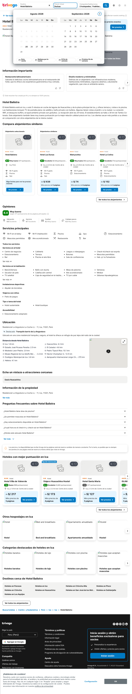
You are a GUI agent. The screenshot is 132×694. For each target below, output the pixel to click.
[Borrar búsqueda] (49, 5)
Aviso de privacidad (53, 641)
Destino (23, 4)
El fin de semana (63, 60)
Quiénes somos (8, 660)
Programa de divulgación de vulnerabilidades (64, 653)
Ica (50, 610)
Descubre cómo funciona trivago (58, 666)
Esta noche (22, 60)
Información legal (52, 638)
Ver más (6, 261)
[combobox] (36, 5)
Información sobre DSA (54, 645)
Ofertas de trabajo (10, 664)
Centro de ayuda (52, 662)
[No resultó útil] (59, 88)
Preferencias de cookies (55, 649)
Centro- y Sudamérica (28, 610)
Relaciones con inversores (13, 668)
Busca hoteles (9, 610)
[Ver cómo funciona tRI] (48, 214)
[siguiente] (98, 13)
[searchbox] (35, 6)
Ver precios (117, 27)
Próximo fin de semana (86, 60)
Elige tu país (7, 630)
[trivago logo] (10, 5)
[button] (35, 5)
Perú (43, 610)
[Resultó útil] (56, 88)
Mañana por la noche (41, 60)
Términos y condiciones (54, 634)
